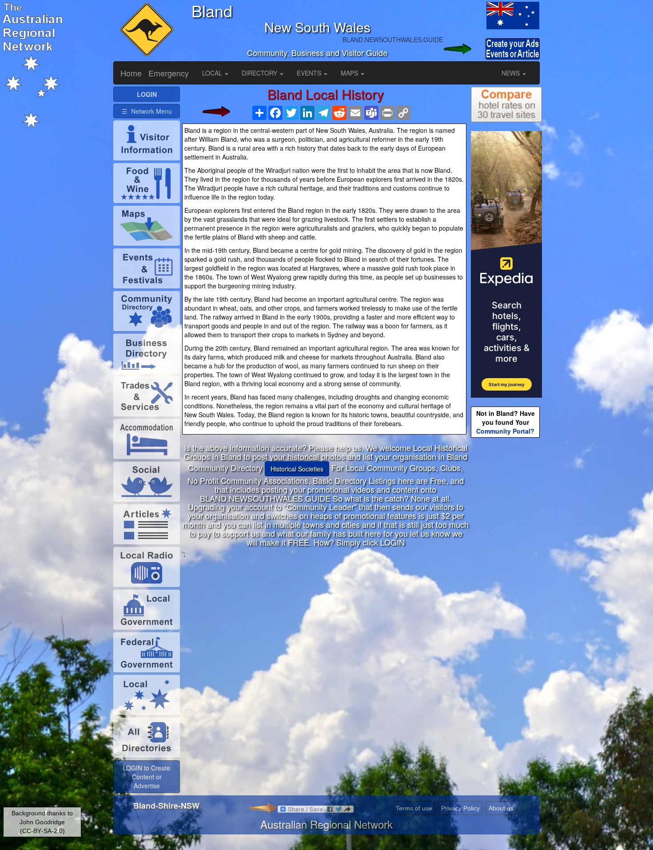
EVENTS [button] (310, 72)
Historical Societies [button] (297, 468)
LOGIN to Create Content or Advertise (146, 776)
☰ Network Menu (147, 111)
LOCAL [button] (213, 72)
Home (131, 73)
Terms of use (414, 808)
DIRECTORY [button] (260, 72)
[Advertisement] (325, 620)
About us (501, 808)
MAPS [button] (350, 72)
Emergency (168, 73)
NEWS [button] (512, 72)
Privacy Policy (460, 808)
